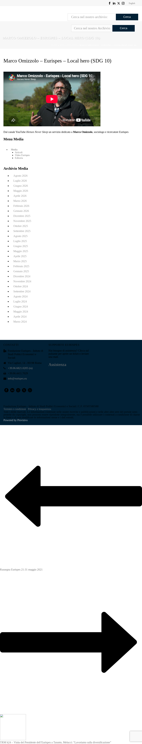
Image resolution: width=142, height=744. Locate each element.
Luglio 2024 (20, 301)
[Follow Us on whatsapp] (30, 390)
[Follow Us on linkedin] (12, 390)
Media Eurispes (68, 45)
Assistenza (57, 364)
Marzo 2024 (20, 321)
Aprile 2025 (19, 256)
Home (54, 45)
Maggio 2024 (20, 311)
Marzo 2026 (20, 200)
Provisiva (22, 420)
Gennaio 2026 (21, 210)
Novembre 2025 (22, 220)
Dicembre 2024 (21, 276)
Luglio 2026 (20, 180)
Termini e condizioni (14, 409)
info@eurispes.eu (17, 378)
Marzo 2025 (20, 261)
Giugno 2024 (20, 306)
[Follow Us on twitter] (24, 390)
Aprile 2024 (19, 316)
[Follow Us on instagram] (18, 390)
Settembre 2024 (21, 291)
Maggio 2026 (20, 190)
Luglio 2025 (20, 241)
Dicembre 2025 (21, 215)
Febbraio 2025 (21, 266)
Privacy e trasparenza (39, 409)
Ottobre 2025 (20, 226)
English (132, 3)
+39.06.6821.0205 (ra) (20, 368)
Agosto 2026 (20, 175)
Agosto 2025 (20, 236)
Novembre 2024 (22, 281)
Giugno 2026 (20, 185)
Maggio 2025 (20, 251)
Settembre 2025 (21, 231)
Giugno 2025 (20, 246)
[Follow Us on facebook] (6, 390)
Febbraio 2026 (21, 205)
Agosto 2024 (20, 296)
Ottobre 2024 (20, 286)
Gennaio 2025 (21, 271)
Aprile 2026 (19, 195)
